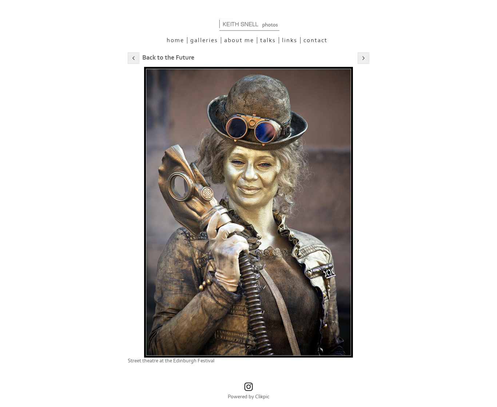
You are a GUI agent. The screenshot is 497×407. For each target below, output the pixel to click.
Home (175, 40)
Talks (268, 40)
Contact (315, 40)
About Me (239, 40)
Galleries (204, 40)
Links (289, 40)
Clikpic (262, 397)
